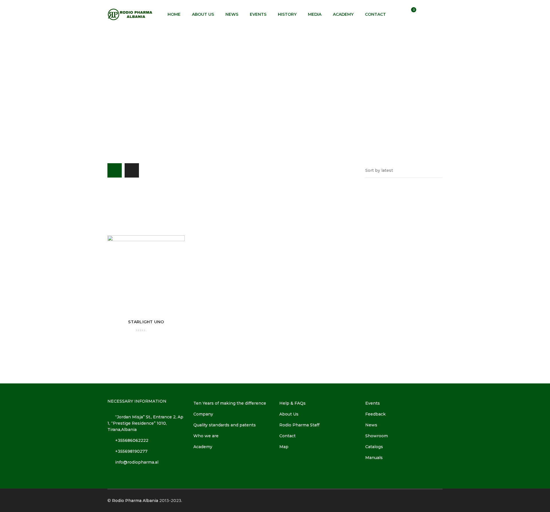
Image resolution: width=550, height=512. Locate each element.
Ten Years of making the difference (229, 403)
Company (203, 414)
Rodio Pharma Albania (135, 500)
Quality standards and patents (224, 425)
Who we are (206, 435)
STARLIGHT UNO (146, 321)
